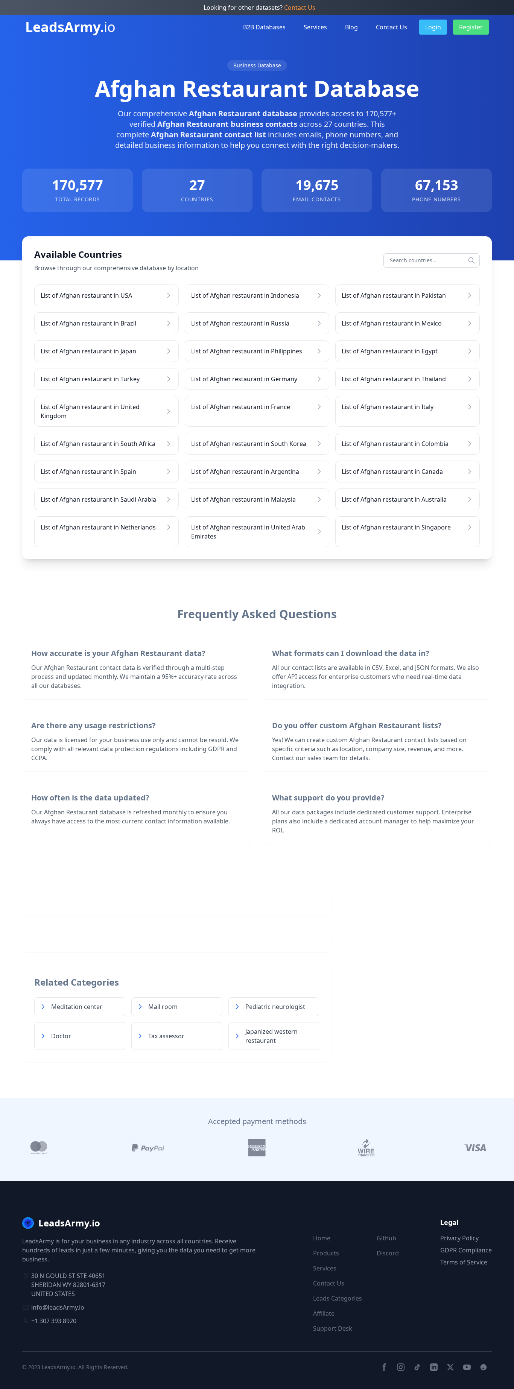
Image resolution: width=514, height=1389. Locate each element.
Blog (351, 27)
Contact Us (299, 7)
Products (326, 1253)
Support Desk (332, 1328)
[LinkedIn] (434, 1367)
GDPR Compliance (466, 1250)
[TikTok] (417, 1367)
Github (386, 1238)
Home (321, 1238)
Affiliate (324, 1313)
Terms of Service (463, 1262)
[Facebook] (384, 1367)
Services (315, 27)
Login (433, 27)
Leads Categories (337, 1298)
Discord (388, 1253)
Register (471, 27)
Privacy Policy (459, 1238)
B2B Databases (264, 27)
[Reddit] (483, 1367)
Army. (70, 27)
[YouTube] (467, 1367)
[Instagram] (400, 1367)
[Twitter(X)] (450, 1367)
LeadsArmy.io (58, 1367)
